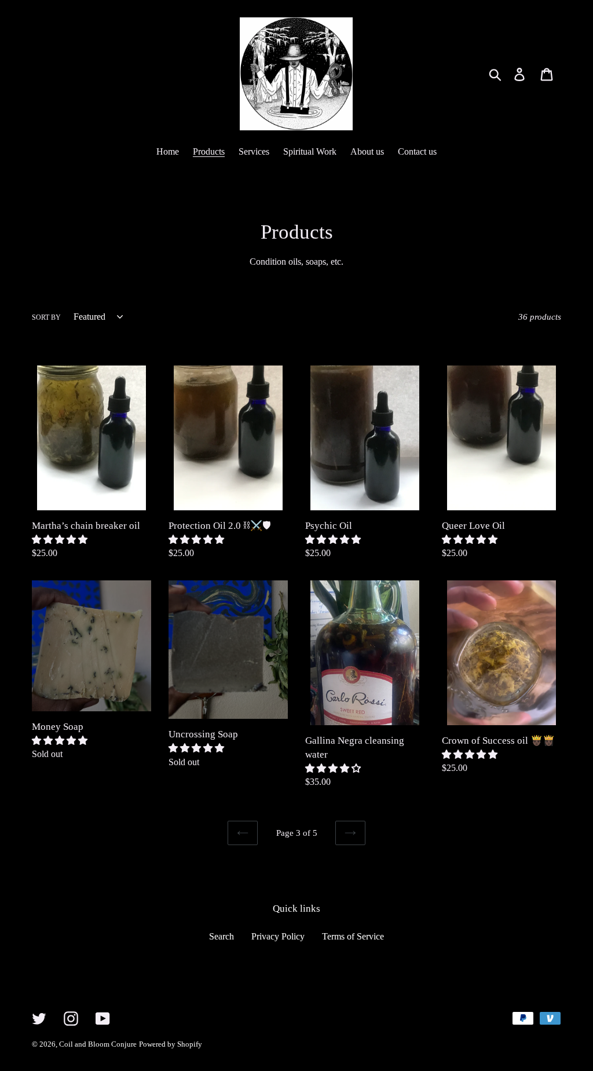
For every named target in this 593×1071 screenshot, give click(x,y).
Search (221, 936)
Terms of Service (353, 936)
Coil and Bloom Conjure (98, 1044)
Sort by (46, 317)
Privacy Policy (278, 936)
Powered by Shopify (170, 1044)
